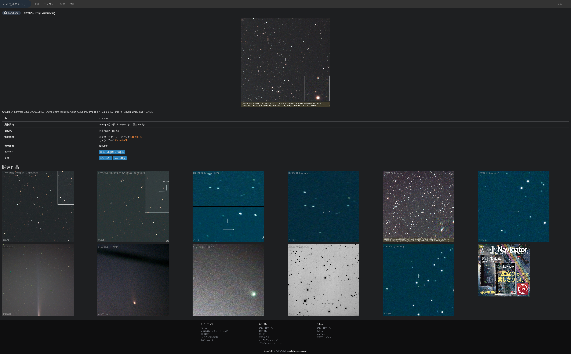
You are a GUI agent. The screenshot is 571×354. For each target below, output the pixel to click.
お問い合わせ (207, 340)
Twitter (320, 330)
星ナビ (262, 333)
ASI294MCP (121, 140)
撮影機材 (9, 137)
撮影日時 (9, 124)
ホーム (204, 327)
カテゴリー (50, 4)
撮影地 (8, 130)
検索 (72, 4)
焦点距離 (9, 145)
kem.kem (13, 13)
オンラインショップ (268, 340)
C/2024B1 (105, 158)
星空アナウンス (324, 337)
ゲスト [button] (561, 4)
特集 (62, 4)
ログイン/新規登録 (209, 337)
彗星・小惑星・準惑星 (112, 152)
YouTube (321, 333)
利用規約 (205, 333)
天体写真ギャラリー (15, 4)
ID (5, 118)
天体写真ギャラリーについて (214, 330)
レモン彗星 (120, 158)
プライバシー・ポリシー (270, 343)
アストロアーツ (266, 327)
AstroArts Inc (282, 350)
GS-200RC (136, 137)
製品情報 (263, 330)
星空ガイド (264, 337)
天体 (6, 158)
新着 (37, 4)
